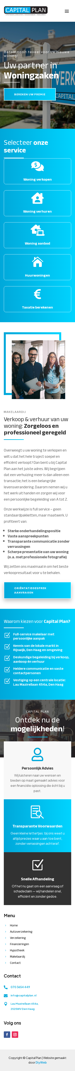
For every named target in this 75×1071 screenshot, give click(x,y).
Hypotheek (17, 950)
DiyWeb (41, 1062)
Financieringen (19, 944)
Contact (15, 963)
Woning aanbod (37, 243)
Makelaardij (17, 957)
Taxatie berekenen (37, 307)
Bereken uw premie (29, 94)
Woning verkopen (37, 179)
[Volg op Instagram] (15, 1034)
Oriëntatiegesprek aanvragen (30, 590)
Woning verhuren (37, 211)
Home (14, 925)
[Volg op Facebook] (7, 1034)
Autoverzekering (21, 932)
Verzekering (18, 938)
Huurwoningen (37, 275)
